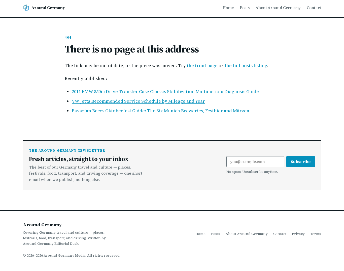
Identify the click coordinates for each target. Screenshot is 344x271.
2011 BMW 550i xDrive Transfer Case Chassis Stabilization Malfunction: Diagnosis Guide (165, 91)
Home (228, 7)
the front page (202, 65)
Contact (314, 7)
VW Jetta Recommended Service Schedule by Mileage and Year (138, 101)
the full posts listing (246, 65)
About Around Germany (278, 7)
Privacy (298, 233)
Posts (245, 7)
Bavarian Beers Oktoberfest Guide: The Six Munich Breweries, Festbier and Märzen (160, 110)
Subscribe (301, 161)
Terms (315, 233)
